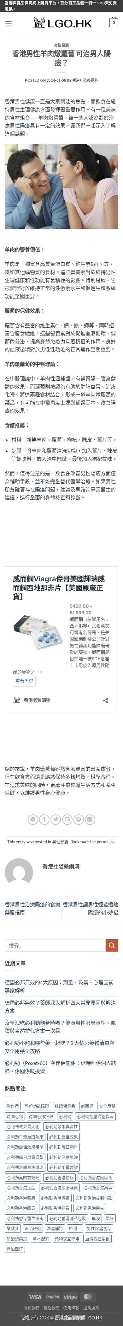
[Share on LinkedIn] (90, 819)
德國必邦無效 (41, 1116)
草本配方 (41, 1238)
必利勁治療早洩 (63, 1157)
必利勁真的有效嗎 (23, 1177)
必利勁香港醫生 (89, 1208)
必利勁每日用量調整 (25, 1157)
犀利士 (75, 1228)
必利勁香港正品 (21, 1187)
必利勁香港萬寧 (98, 1187)
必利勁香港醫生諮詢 (25, 1218)
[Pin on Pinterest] (78, 819)
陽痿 (25, 125)
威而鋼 (87, 1106)
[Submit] (112, 945)
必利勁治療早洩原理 (25, 1167)
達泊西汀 (15, 1248)
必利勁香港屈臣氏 (95, 1177)
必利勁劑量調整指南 (95, 1116)
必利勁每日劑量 (63, 1146)
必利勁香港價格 (59, 1177)
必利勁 (65, 1116)
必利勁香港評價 (55, 1197)
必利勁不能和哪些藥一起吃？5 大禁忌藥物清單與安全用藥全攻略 (59, 1047)
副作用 (13, 1106)
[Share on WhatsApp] (33, 819)
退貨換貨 (91, 1308)
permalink (106, 841)
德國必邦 (15, 1116)
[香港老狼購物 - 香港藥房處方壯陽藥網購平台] (61, 23)
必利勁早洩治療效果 (25, 1136)
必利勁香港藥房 (21, 1197)
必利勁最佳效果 (63, 1136)
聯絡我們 (51, 1308)
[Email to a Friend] (67, 819)
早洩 (96, 1218)
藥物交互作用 (67, 1238)
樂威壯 (13, 1228)
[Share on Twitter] (55, 819)
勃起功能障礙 (37, 1106)
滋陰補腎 (55, 1228)
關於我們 (31, 1308)
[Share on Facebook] (44, 819)
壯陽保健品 (65, 1106)
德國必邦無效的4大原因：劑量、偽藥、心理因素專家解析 (59, 986)
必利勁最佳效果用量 (25, 1146)
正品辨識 (33, 1228)
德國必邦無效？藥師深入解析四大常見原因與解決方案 (60, 1007)
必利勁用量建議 (63, 1167)
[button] (8, 23)
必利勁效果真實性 (61, 1126)
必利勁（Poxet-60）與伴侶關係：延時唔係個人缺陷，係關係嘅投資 (60, 1067)
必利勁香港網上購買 (59, 1187)
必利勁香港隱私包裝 (67, 1218)
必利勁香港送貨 (55, 1208)
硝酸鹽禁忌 (17, 1238)
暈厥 (110, 1218)
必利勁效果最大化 (23, 1126)
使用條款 (71, 1308)
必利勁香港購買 (21, 1208)
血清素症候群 (97, 1238)
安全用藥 (107, 1106)
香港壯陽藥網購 (85, 80)
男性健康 (61, 45)
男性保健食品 (99, 1228)
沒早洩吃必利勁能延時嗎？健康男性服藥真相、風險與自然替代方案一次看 (60, 1027)
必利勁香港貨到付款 (93, 1197)
